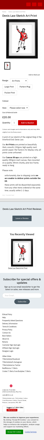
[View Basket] (34, 4)
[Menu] (40, 4)
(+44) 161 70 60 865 (8, 390)
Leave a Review (22, 218)
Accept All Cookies (14, 432)
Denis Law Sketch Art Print (17, 12)
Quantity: (6, 123)
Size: (4, 108)
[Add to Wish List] (35, 268)
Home (4, 12)
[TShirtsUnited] (11, 378)
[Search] (28, 4)
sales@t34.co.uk (7, 395)
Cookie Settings (31, 432)
